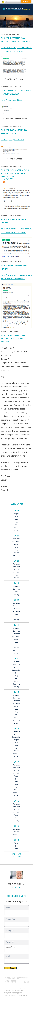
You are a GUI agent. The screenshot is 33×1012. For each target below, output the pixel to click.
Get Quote (10, 968)
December (16, 564)
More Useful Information (18, 992)
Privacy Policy (16, 994)
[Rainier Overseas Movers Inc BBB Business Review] (13, 982)
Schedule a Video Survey (23, 989)
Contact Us (9, 994)
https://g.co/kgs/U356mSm (12, 139)
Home (5, 989)
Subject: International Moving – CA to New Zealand (14, 338)
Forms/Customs (7, 992)
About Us (13, 990)
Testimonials (7, 990)
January (16, 530)
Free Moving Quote (12, 989)
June (16, 519)
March (16, 528)
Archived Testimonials (16, 855)
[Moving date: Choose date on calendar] (5, 951)
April (16, 525)
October (16, 569)
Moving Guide (20, 990)
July (16, 516)
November (16, 539)
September (16, 542)
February (16, 555)
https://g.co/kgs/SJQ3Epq (11, 100)
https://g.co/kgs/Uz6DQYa (7, 179)
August (16, 514)
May (16, 522)
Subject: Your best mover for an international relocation (15, 173)
